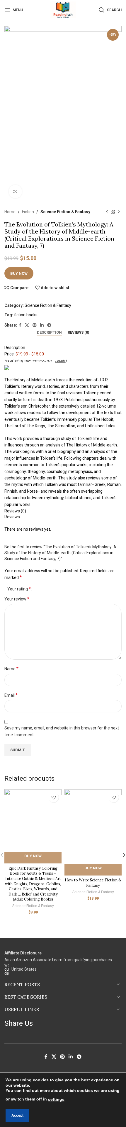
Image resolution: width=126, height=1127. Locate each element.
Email (11, 695)
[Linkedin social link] (41, 325)
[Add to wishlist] (53, 797)
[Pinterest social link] (34, 325)
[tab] (49, 332)
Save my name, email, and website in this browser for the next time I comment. (61, 731)
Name (11, 668)
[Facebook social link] (20, 325)
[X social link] (27, 325)
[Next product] (119, 212)
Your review (16, 599)
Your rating (19, 589)
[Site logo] (63, 9)
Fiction (28, 211)
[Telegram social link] (49, 325)
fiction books (26, 314)
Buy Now (19, 273)
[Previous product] (107, 212)
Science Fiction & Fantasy (65, 211)
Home (10, 211)
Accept (17, 1115)
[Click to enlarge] (15, 191)
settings (56, 1099)
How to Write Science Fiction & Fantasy (93, 883)
